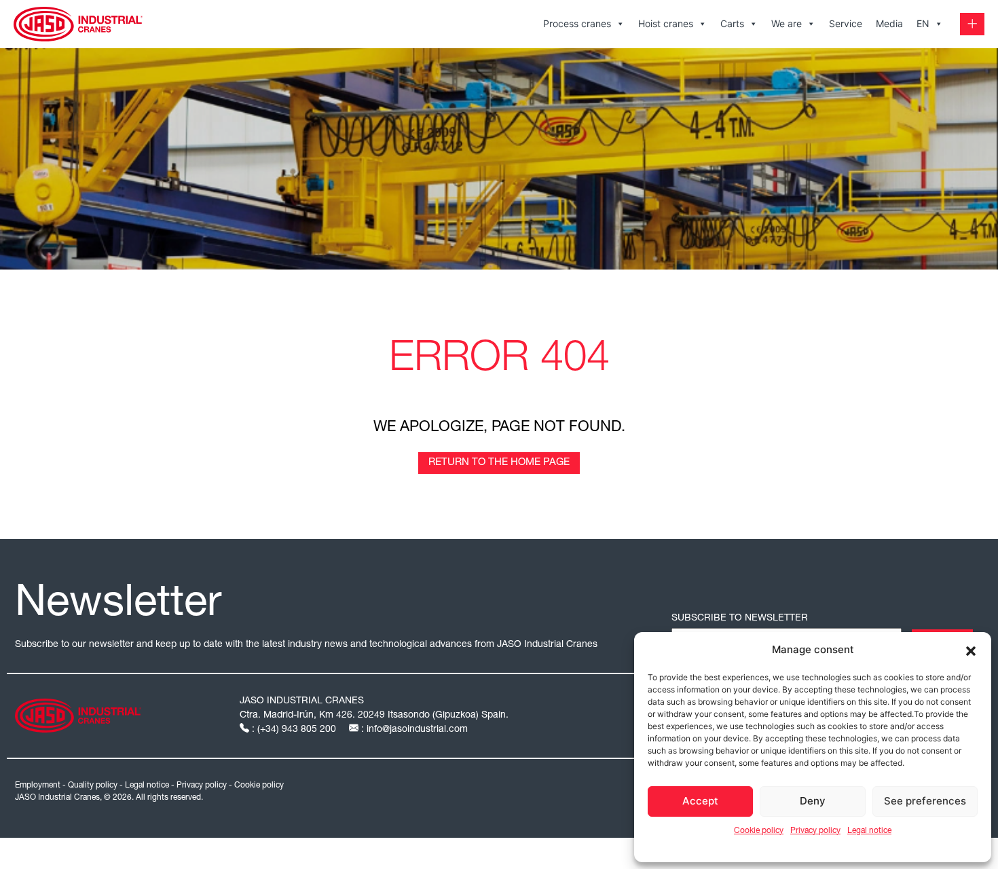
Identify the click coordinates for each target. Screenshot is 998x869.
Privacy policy (815, 831)
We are (786, 23)
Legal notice (869, 831)
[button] (971, 650)
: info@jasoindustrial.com (413, 730)
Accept (700, 800)
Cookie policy (758, 831)
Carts (732, 23)
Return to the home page (499, 463)
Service (845, 23)
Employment (37, 785)
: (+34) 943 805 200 (294, 730)
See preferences (925, 800)
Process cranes (577, 23)
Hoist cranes (665, 23)
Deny (813, 800)
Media (889, 23)
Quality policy (92, 785)
